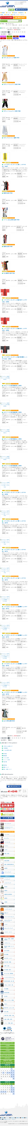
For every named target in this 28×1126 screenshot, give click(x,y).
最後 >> (10, 34)
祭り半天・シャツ (8, 958)
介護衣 (5, 902)
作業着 (1, 14)
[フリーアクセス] (11, 9)
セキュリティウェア (8, 928)
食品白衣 (15, 12)
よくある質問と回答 (7, 750)
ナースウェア (7, 879)
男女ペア (6, 912)
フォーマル (6, 834)
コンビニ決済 (6, 757)
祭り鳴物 (6, 954)
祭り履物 (6, 988)
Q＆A (7, 1047)
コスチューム (7, 943)
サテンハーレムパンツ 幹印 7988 (12, 111)
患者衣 (5, 890)
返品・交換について (7, 769)
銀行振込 (5, 753)
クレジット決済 (6, 759)
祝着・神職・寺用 (8, 1019)
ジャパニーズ (7, 842)
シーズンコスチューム (9, 977)
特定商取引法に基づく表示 (7, 1042)
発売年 (3, 38)
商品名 (22, 36)
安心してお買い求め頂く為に (7, 1055)
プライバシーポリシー (7, 1053)
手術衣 (5, 886)
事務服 (3, 12)
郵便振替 (5, 755)
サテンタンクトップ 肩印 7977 (11, 57)
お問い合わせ (7, 1058)
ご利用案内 (5, 748)
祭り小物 (6, 1011)
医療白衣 (21, 12)
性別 (9, 36)
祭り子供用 (6, 950)
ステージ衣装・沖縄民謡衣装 (9, 939)
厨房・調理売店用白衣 (9, 864)
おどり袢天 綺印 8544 (9, 721)
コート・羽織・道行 (8, 1023)
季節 (16, 36)
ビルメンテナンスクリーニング (8, 921)
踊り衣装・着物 (7, 962)
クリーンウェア (7, 872)
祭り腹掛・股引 (7, 969)
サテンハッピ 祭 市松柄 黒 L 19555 (13, 465)
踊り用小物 (6, 992)
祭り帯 (5, 996)
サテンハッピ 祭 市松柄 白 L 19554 (13, 439)
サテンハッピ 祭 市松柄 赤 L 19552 (13, 385)
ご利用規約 (7, 1050)
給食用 (5, 868)
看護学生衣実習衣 (8, 894)
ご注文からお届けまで (7, 746)
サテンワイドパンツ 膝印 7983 (11, 137)
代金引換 (5, 761)
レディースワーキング (9, 916)
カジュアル (6, 838)
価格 (16, 38)
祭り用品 (7, 14)
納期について (6, 767)
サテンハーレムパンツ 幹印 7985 (12, 84)
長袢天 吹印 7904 (8, 193)
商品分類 (3, 36)
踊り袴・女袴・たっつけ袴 (9, 947)
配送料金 (5, 765)
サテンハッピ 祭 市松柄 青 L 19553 (13, 412)
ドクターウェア (7, 882)
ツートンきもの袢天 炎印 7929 (11, 219)
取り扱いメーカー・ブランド (18, 14)
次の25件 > (4, 34)
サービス (9, 12)
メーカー (9, 38)
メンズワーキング (8, 909)
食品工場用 (6, 860)
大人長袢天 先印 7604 (9, 273)
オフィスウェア (7, 823)
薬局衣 (5, 898)
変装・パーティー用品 (9, 1000)
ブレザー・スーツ (8, 932)
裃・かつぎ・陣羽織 (8, 973)
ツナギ (5, 924)
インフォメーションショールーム (8, 828)
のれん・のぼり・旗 (8, 984)
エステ (5, 849)
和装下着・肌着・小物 (9, 1015)
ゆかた (5, 1004)
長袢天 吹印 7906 (8, 246)
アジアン (6, 845)
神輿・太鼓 (6, 965)
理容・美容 (6, 853)
